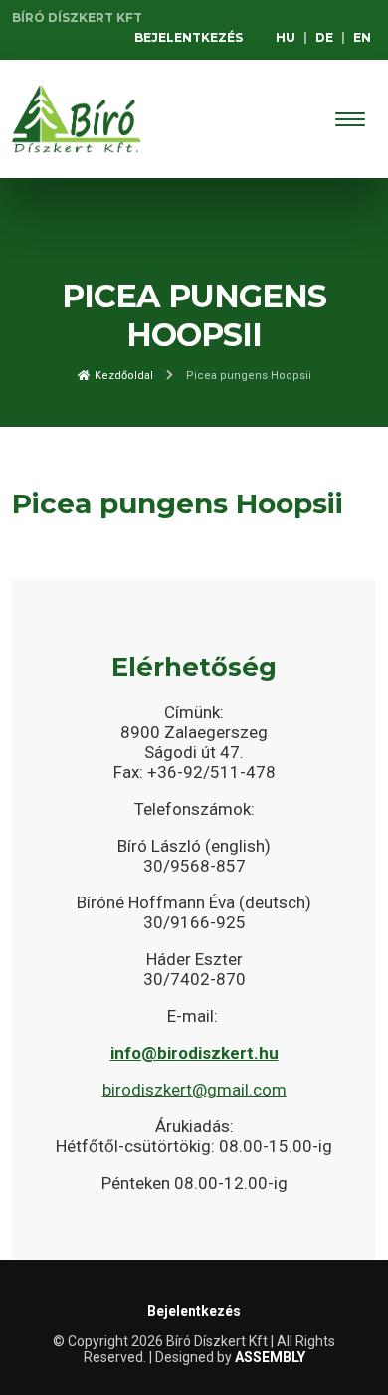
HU (285, 37)
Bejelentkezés (188, 37)
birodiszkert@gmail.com (194, 1089)
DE (324, 37)
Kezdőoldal (122, 375)
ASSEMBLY (270, 1357)
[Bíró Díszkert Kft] (76, 119)
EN (362, 37)
